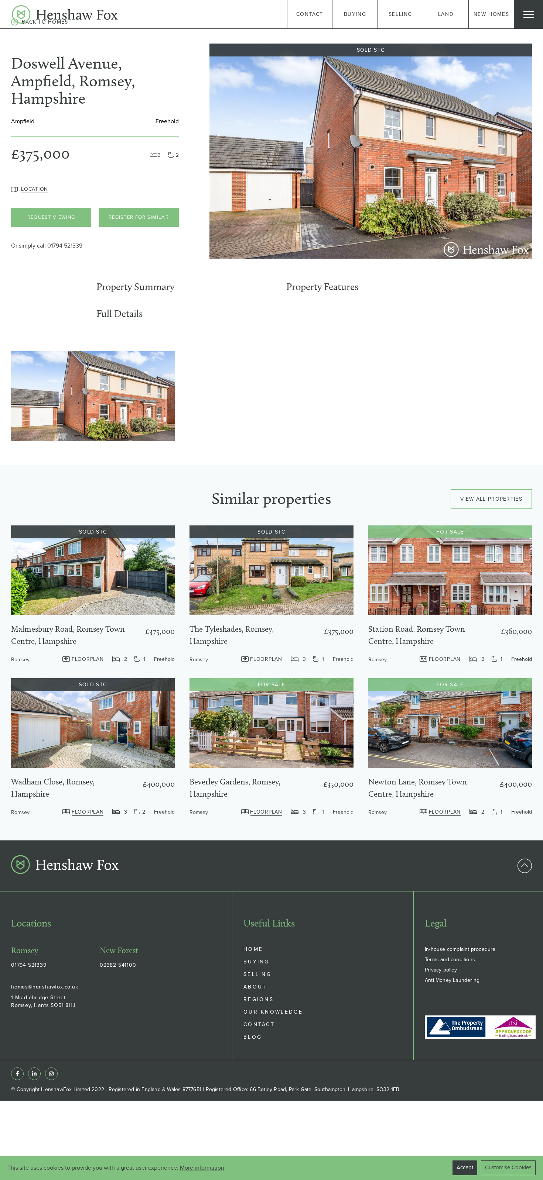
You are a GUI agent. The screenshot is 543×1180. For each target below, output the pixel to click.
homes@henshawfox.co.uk (44, 987)
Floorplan (87, 659)
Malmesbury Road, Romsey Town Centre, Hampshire (68, 635)
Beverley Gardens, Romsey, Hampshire (234, 788)
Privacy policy (441, 970)
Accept (465, 1167)
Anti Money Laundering (452, 980)
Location (34, 189)
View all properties (491, 499)
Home (253, 949)
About (255, 987)
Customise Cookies (508, 1167)
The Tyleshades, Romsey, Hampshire (231, 635)
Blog (252, 1037)
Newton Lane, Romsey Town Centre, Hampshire (417, 788)
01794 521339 (64, 245)
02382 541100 (118, 965)
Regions (258, 999)
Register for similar (139, 217)
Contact (259, 1024)
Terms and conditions (450, 959)
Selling (257, 974)
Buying (256, 962)
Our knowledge (273, 1012)
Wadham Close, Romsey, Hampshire (53, 788)
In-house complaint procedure (460, 949)
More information (202, 1167)
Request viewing (51, 217)
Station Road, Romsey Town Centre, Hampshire (416, 635)
